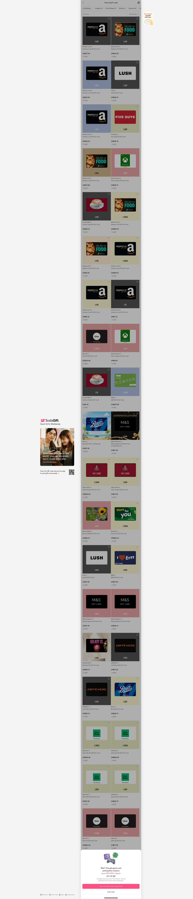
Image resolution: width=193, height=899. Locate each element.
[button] (44, 895)
